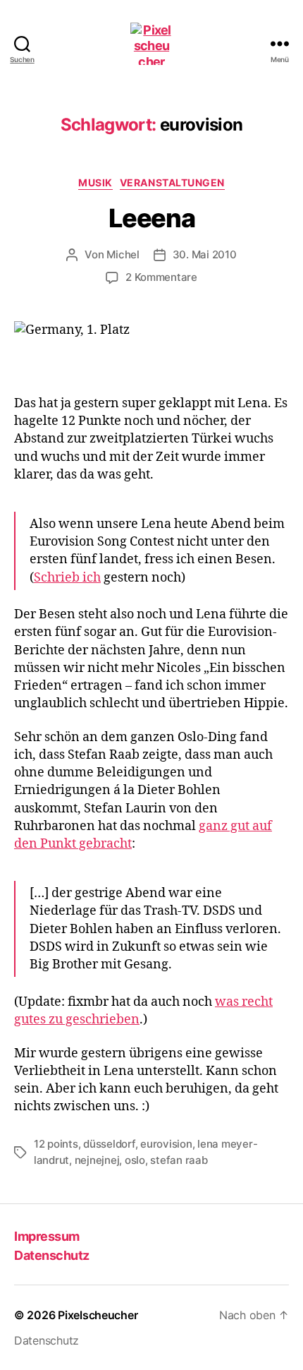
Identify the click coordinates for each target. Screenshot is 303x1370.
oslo (135, 1160)
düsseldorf (109, 1143)
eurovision (166, 1143)
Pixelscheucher (97, 1315)
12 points (56, 1143)
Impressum (47, 1236)
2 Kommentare (161, 277)
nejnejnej (97, 1160)
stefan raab (178, 1160)
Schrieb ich (67, 578)
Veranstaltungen (172, 182)
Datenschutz (51, 1255)
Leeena (151, 218)
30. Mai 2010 (205, 254)
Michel (122, 254)
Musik (95, 182)
